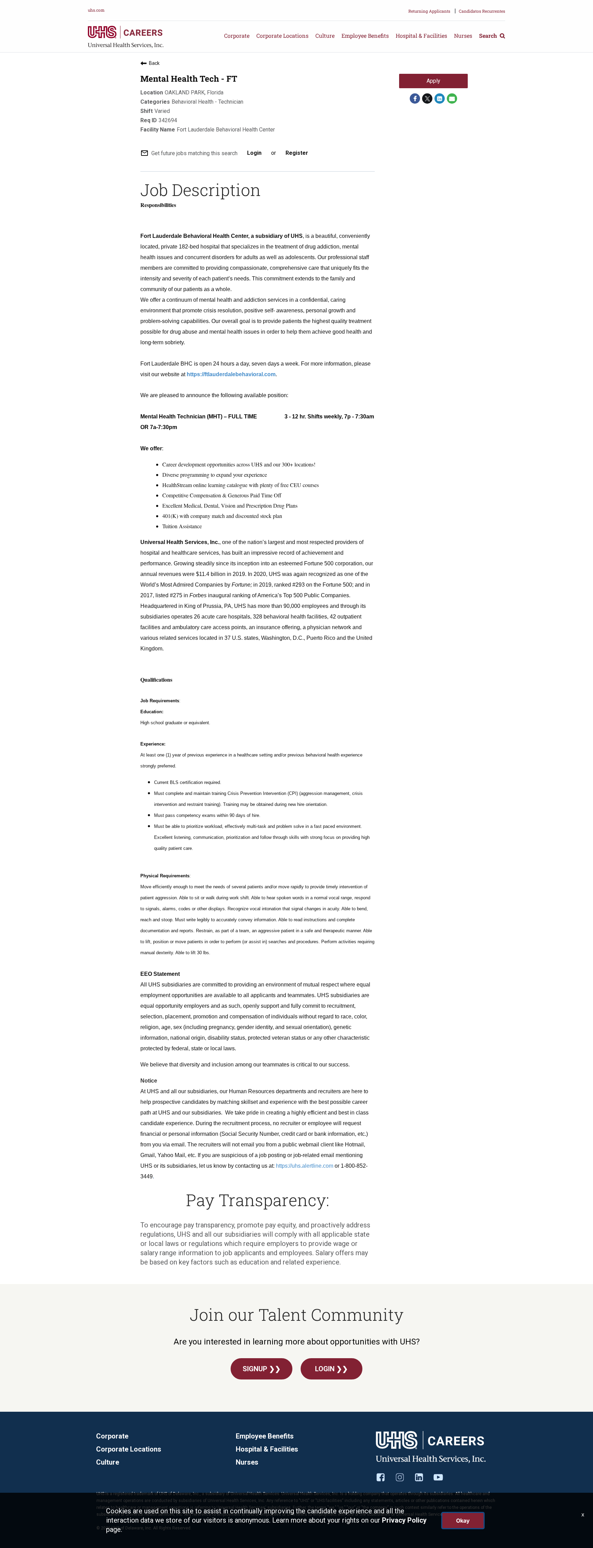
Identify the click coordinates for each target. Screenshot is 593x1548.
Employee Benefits (365, 35)
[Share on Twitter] (427, 98)
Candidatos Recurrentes (482, 11)
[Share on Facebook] (415, 98)
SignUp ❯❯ (262, 1369)
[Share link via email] (452, 98)
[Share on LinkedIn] (439, 98)
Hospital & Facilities (421, 35)
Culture (325, 35)
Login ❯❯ (331, 1369)
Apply (433, 81)
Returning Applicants (429, 11)
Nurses (463, 35)
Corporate (236, 35)
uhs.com (96, 10)
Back (154, 63)
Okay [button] (463, 1520)
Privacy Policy (404, 1520)
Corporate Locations (282, 35)
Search (488, 35)
